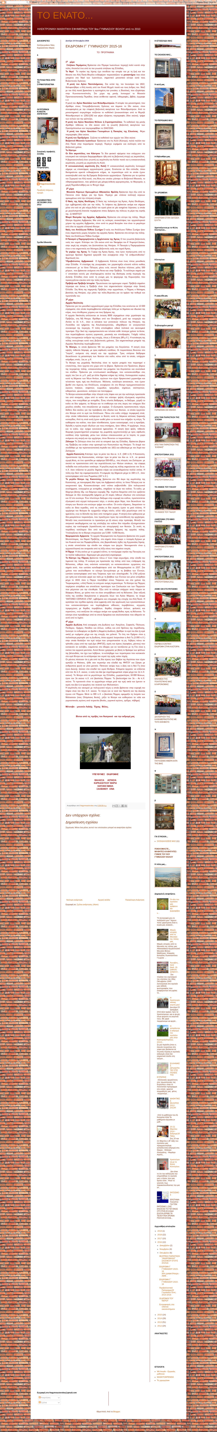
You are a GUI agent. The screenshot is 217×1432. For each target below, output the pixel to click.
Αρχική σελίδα (104, 900)
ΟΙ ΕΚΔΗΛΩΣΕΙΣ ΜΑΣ (166, 841)
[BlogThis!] (116, 805)
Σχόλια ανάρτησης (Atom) (87, 904)
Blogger (116, 1412)
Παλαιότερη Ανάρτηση (134, 900)
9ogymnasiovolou (47, 185)
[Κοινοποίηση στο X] (119, 805)
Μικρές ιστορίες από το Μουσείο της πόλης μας (174, 936)
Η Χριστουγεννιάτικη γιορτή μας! (175, 1001)
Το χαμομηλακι (163, 1380)
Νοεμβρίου (165, 1249)
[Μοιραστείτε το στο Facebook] (122, 805)
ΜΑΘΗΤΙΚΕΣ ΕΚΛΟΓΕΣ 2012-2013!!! (175, 1103)
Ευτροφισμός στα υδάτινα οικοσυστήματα (167, 1306)
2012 (159, 1326)
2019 (159, 1231)
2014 (159, 1318)
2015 (159, 1315)
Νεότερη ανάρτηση (74, 900)
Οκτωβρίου (165, 1253)
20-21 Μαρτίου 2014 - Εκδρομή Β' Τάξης (175, 1131)
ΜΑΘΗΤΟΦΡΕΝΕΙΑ (165, 1377)
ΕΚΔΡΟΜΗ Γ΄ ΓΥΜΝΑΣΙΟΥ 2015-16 (168, 1281)
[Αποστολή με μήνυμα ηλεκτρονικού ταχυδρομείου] (113, 805)
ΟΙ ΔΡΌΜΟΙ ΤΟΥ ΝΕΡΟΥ (166, 1299)
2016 (159, 1242)
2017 (159, 1238)
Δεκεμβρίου (165, 1245)
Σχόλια (44, 1402)
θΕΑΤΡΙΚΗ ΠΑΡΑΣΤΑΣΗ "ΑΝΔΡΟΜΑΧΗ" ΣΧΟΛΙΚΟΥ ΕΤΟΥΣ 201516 (169, 1259)
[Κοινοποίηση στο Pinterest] (125, 805)
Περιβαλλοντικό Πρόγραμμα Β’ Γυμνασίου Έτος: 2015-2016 (167, 1291)
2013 (159, 1322)
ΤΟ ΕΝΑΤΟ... (65, 15)
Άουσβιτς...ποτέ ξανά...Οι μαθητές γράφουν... (174, 967)
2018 (159, 1235)
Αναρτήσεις (46, 1398)
